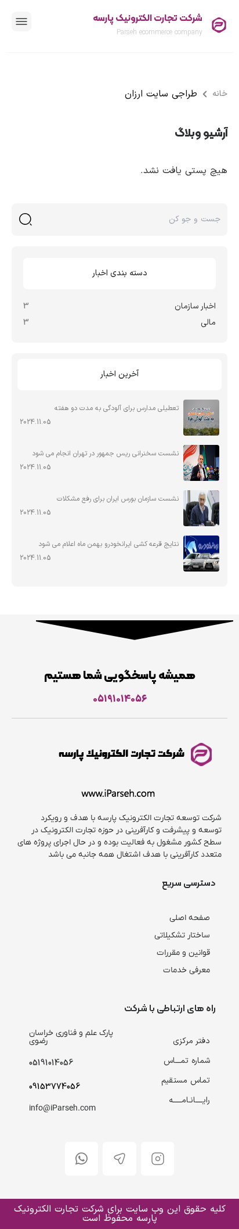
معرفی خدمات (186, 970)
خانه (219, 94)
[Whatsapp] (82, 1159)
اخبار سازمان (195, 306)
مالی (208, 323)
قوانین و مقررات (183, 952)
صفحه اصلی (189, 917)
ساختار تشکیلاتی (182, 935)
